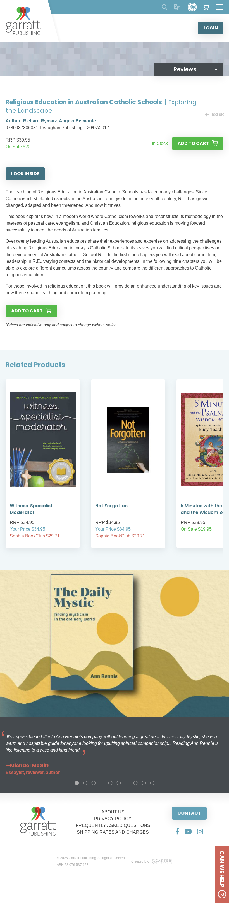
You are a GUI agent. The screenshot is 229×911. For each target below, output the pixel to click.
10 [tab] (152, 783)
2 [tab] (85, 783)
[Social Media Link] (177, 831)
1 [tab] (77, 783)
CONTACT (189, 813)
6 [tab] (118, 783)
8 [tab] (135, 783)
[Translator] (177, 7)
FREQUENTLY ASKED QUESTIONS (113, 825)
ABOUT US (113, 812)
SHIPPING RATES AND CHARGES (113, 832)
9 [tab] (144, 783)
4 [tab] (102, 783)
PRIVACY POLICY (113, 818)
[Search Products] (164, 7)
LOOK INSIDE (25, 173)
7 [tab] (127, 783)
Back (217, 114)
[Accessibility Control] (192, 7)
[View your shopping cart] (205, 7)
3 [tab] (93, 783)
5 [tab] (110, 783)
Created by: (140, 861)
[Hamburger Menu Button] (219, 7)
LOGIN (211, 28)
